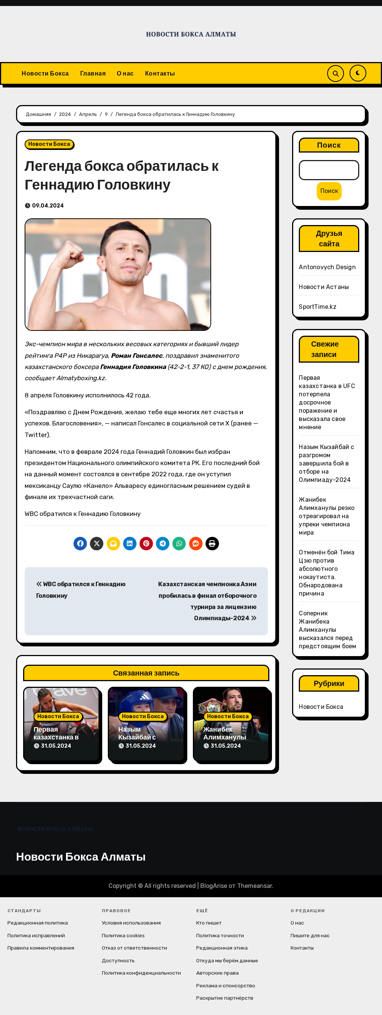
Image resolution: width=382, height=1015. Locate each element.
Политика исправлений (36, 935)
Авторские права (217, 973)
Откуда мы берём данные (227, 960)
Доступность (118, 960)
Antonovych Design (327, 267)
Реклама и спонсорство (225, 985)
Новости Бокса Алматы (81, 856)
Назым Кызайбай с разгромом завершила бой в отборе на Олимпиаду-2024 (326, 463)
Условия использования (131, 923)
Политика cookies (123, 935)
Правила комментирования (40, 948)
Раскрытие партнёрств (224, 998)
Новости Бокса (45, 73)
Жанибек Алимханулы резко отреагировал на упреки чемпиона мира (326, 516)
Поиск (329, 145)
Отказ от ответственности (134, 948)
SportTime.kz (317, 306)
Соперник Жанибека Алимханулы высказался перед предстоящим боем (327, 630)
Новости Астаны (324, 286)
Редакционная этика (222, 948)
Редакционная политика (37, 923)
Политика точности (220, 935)
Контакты (160, 73)
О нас (125, 73)
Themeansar (254, 885)
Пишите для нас (310, 935)
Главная (93, 73)
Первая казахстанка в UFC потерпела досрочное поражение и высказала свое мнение (327, 402)
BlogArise (213, 885)
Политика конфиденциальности (141, 973)
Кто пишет (209, 923)
